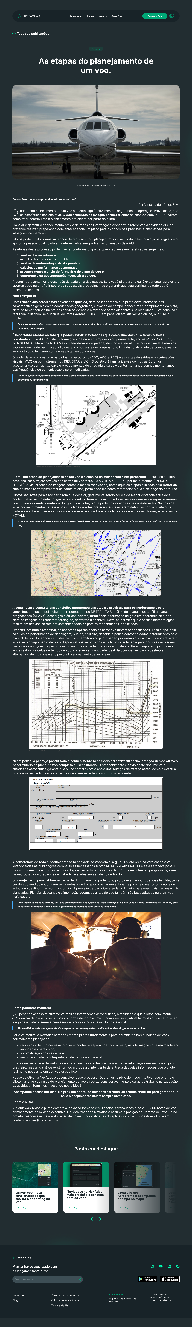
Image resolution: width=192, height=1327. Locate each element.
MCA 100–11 (82, 852)
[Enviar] (76, 1280)
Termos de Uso (60, 1305)
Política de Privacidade (65, 1300)
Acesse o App (155, 16)
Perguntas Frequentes (65, 1295)
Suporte (103, 16)
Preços (90, 16)
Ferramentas (76, 16)
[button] (96, 49)
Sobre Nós (116, 16)
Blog (15, 1300)
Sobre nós (18, 1295)
